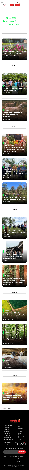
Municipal (20, 428)
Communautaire (22, 430)
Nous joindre (8, 425)
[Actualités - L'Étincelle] (14, 419)
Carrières (7, 429)
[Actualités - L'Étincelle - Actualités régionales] (14, 4)
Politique (20, 434)
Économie (21, 438)
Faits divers (21, 426)
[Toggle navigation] (4, 4)
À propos (6, 427)
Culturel (20, 433)
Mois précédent (8, 29)
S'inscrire (22, 452)
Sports (20, 431)
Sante (19, 439)
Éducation (21, 436)
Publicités (7, 431)
